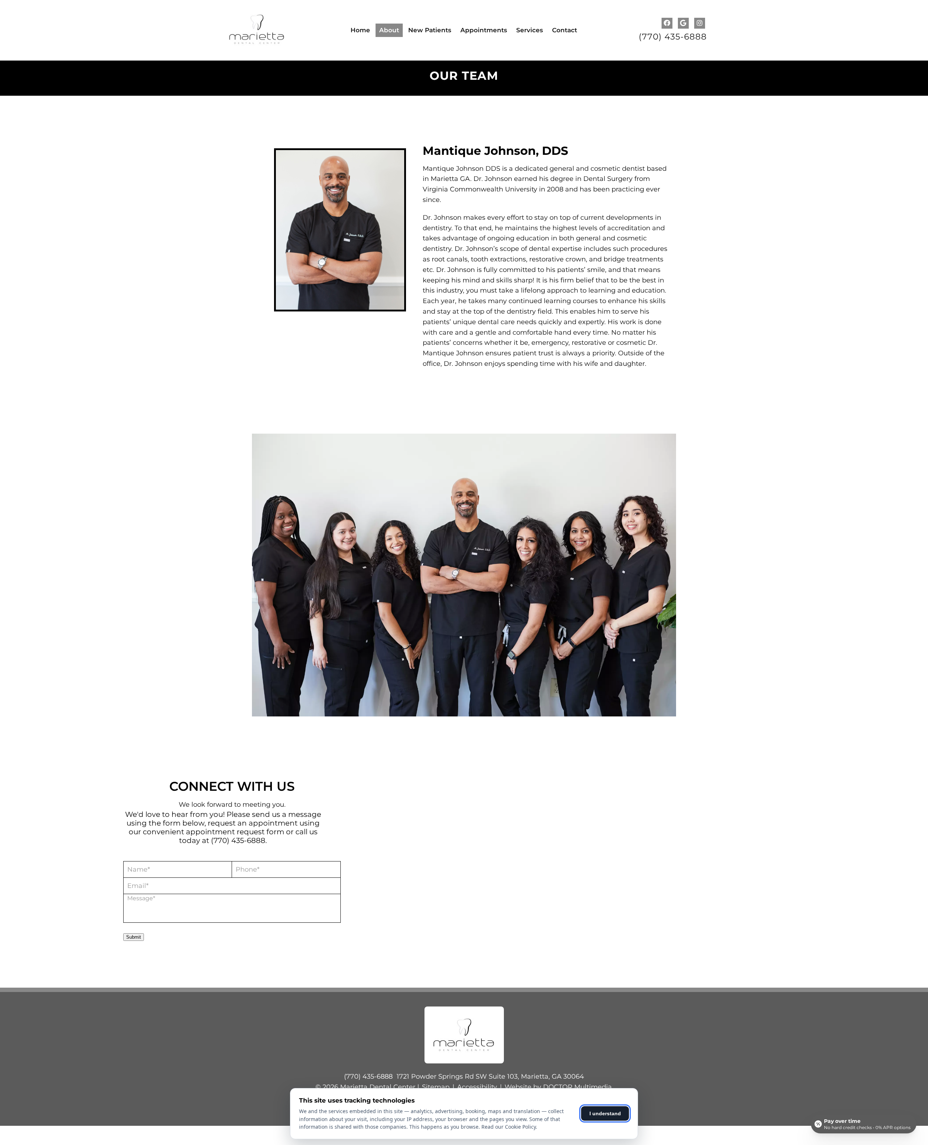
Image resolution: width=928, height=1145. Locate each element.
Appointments (483, 30)
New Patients (429, 30)
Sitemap (436, 1087)
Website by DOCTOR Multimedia (558, 1087)
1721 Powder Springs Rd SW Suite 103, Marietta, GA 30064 (490, 1076)
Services (529, 30)
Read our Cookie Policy (508, 1126)
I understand (605, 1113)
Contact (564, 30)
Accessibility (477, 1087)
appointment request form (235, 831)
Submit (133, 937)
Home (360, 30)
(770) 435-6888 (673, 37)
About (389, 30)
